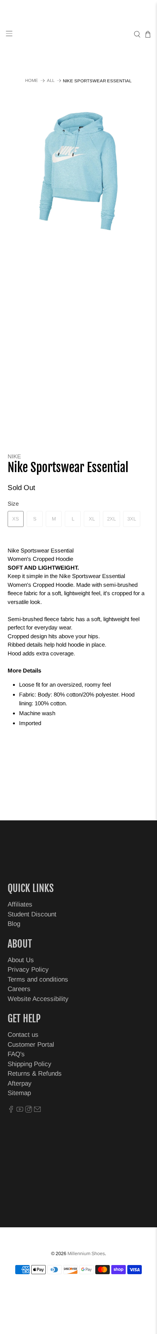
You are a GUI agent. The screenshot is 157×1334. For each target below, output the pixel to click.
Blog (14, 923)
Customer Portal (31, 1044)
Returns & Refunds (35, 1073)
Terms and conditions (38, 979)
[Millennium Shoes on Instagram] (28, 1110)
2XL (111, 519)
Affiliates (20, 904)
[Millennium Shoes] (78, 34)
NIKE (14, 456)
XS (15, 519)
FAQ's (16, 1054)
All (50, 80)
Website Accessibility (38, 999)
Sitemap (19, 1093)
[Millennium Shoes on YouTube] (19, 1110)
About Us (21, 960)
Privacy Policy (28, 969)
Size (13, 503)
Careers (19, 989)
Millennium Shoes (86, 1253)
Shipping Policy (29, 1064)
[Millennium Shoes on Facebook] (11, 1110)
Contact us (23, 1034)
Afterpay (20, 1083)
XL (92, 519)
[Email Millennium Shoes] (37, 1110)
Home (31, 80)
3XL (131, 519)
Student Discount (32, 914)
